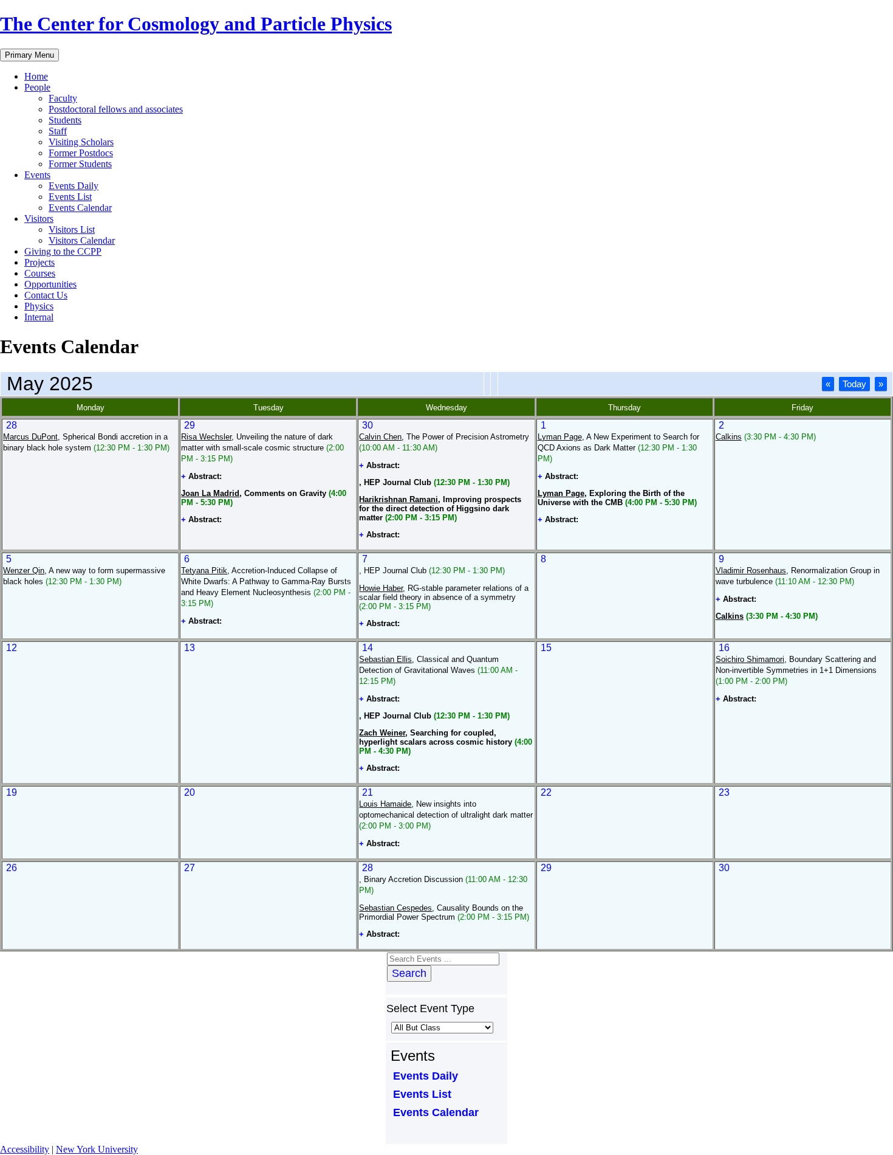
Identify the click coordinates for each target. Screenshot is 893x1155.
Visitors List (72, 229)
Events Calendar (80, 207)
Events (37, 175)
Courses (39, 273)
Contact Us (45, 295)
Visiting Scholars (81, 142)
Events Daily (73, 186)
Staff (58, 131)
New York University (97, 1149)
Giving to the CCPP (62, 251)
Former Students (80, 164)
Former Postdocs (81, 153)
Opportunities (50, 284)
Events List (70, 196)
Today (854, 384)
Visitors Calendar (82, 240)
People (37, 87)
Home (36, 76)
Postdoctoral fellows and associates (116, 109)
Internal (38, 317)
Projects (39, 262)
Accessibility (24, 1149)
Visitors (38, 218)
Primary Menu (29, 55)
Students (65, 120)
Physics (38, 306)
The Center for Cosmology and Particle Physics (196, 24)
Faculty (63, 98)
